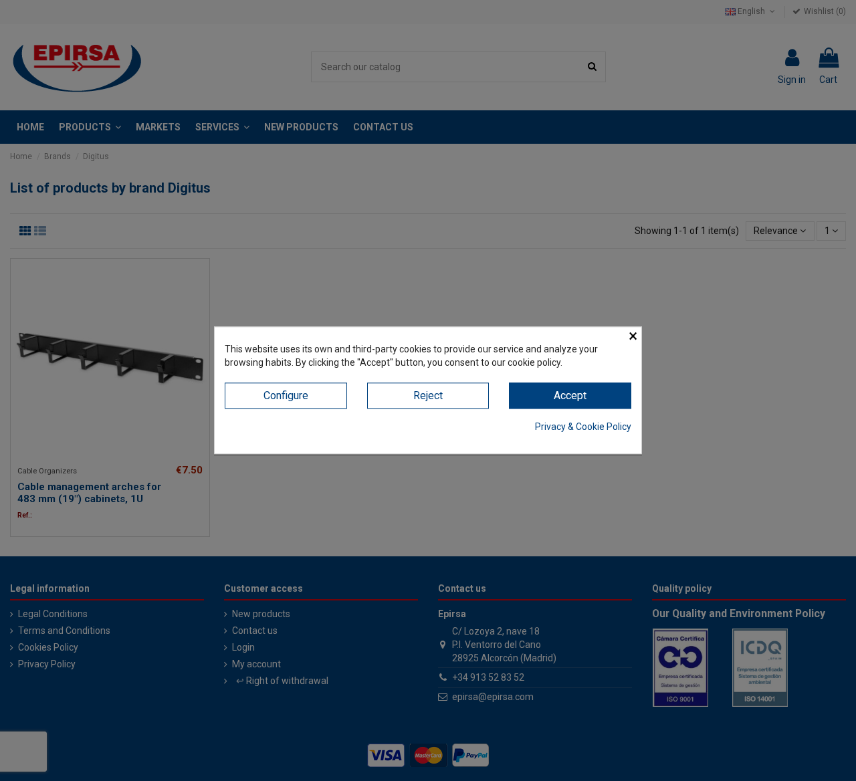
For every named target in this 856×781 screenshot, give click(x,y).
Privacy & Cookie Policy (583, 426)
